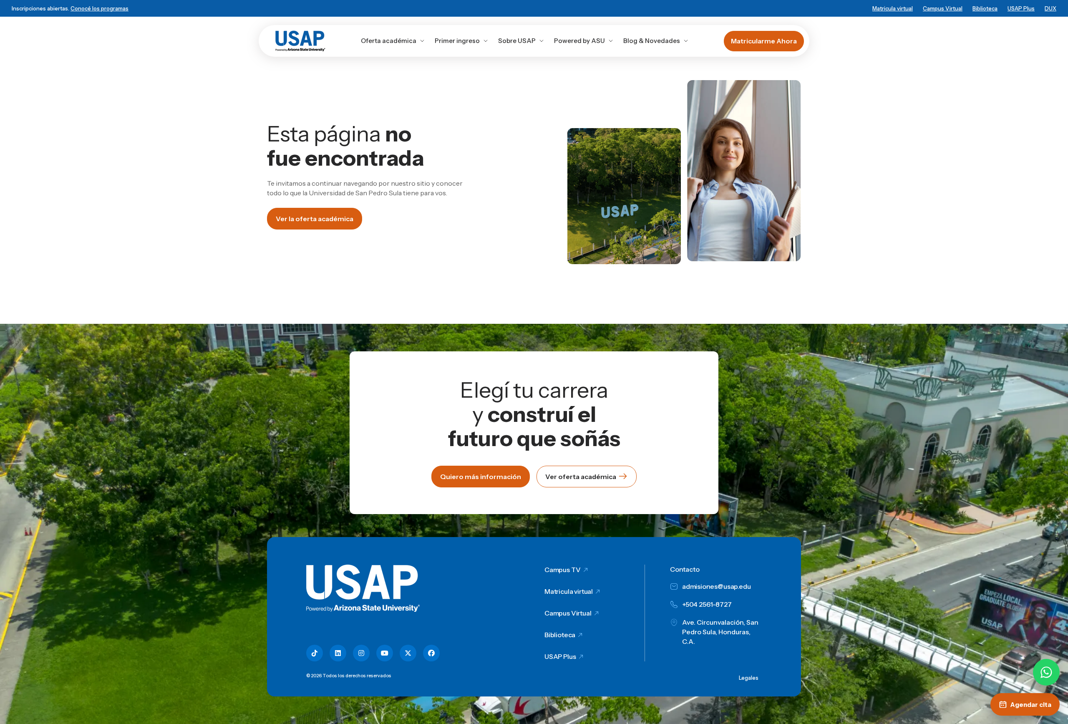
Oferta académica (388, 41)
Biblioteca (984, 8)
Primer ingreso (457, 41)
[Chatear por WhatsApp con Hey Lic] (1046, 672)
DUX (1050, 8)
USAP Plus (1021, 8)
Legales (748, 677)
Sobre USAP (517, 41)
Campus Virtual (942, 8)
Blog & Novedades (651, 41)
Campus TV (562, 569)
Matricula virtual (892, 8)
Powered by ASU (579, 41)
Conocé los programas (99, 8)
